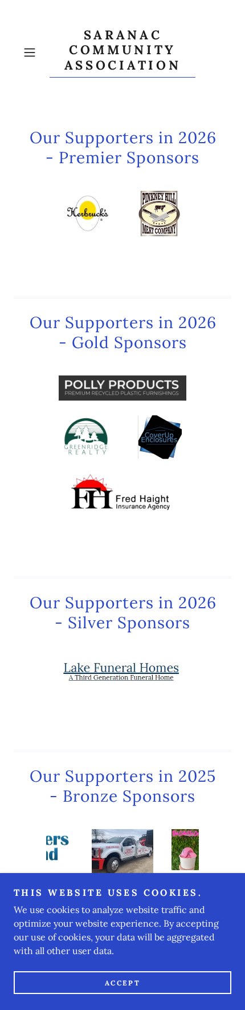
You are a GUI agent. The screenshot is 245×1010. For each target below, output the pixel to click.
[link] (122, 52)
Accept (122, 983)
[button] (34, 52)
